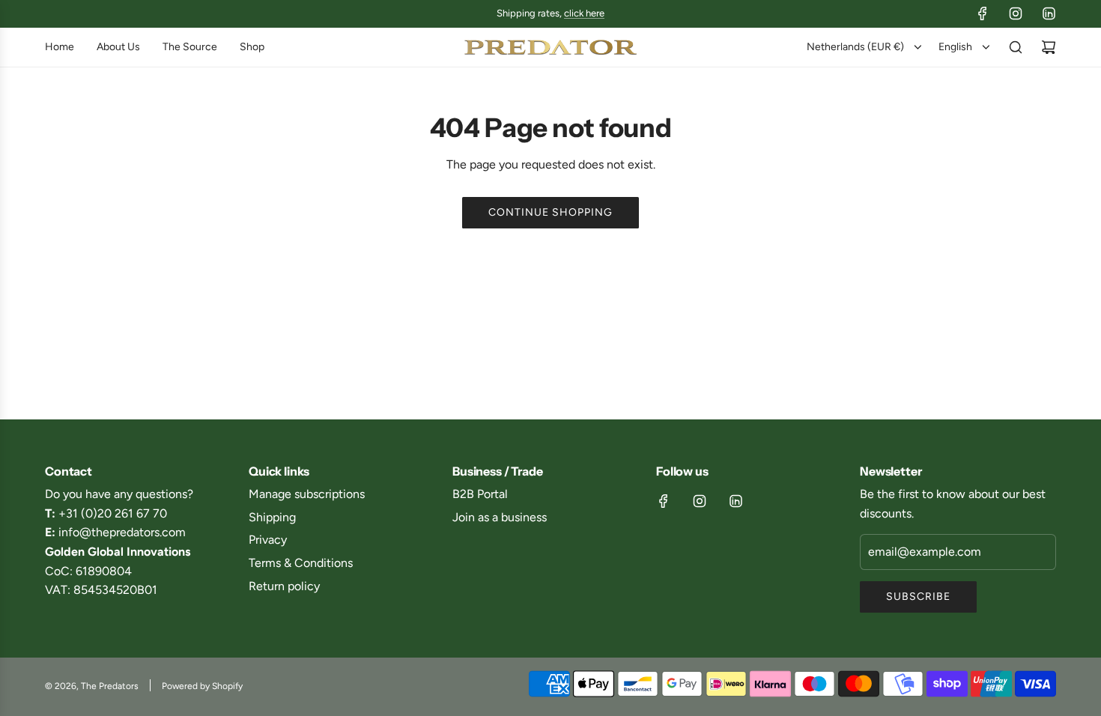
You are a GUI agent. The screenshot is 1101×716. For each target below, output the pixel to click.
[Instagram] (1015, 13)
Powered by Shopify (202, 686)
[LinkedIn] (1048, 13)
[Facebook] (982, 13)
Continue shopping (550, 212)
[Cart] (1048, 47)
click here (584, 13)
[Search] (1015, 47)
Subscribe (918, 596)
